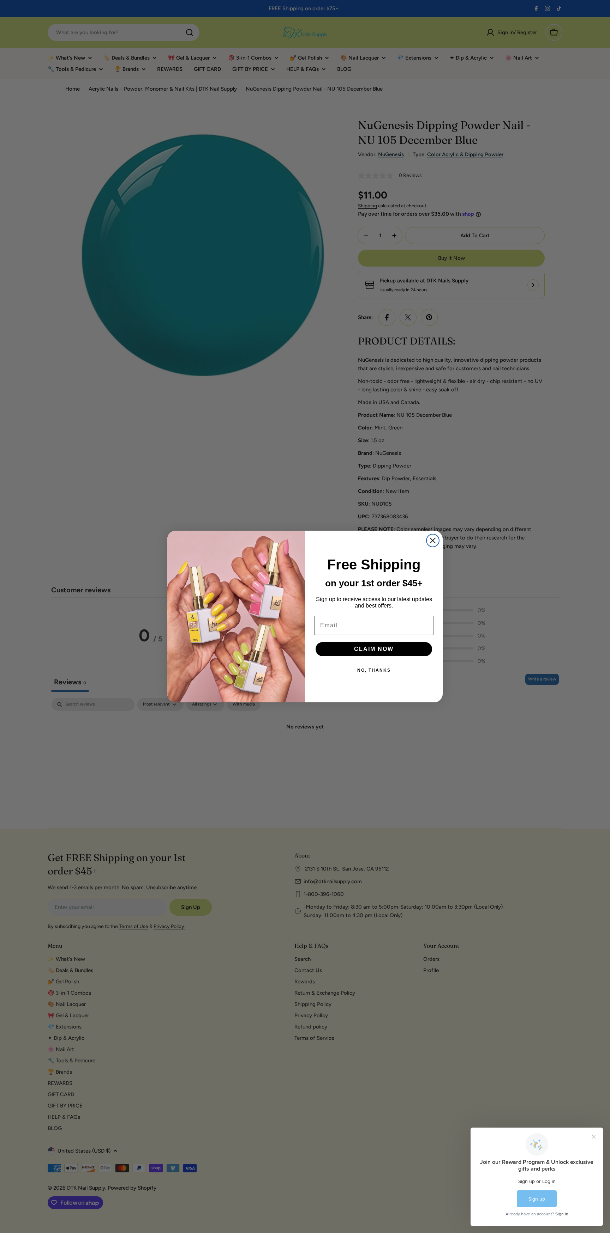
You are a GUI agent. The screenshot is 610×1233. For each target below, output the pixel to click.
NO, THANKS (374, 670)
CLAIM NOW (374, 649)
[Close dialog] (432, 540)
